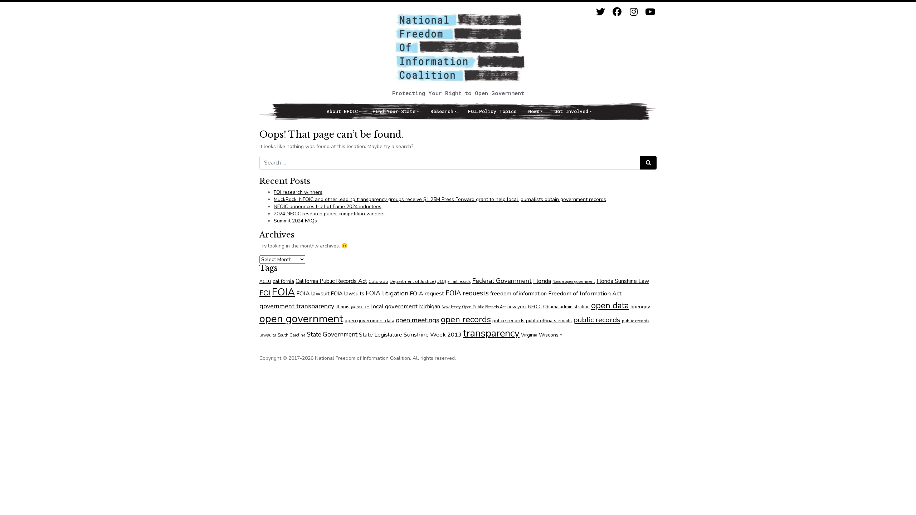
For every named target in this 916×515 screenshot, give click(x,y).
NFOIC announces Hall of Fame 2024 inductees (327, 206)
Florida (542, 281)
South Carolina (292, 335)
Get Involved (571, 111)
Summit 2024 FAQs (295, 220)
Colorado (378, 281)
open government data (369, 320)
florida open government (573, 281)
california (283, 281)
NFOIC (535, 307)
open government (301, 319)
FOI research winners (298, 192)
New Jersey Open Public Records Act (474, 307)
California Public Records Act (331, 281)
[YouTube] (650, 12)
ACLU (265, 281)
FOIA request (427, 294)
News (534, 111)
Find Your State (393, 111)
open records (466, 319)
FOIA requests (467, 293)
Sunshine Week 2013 (433, 334)
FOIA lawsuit (313, 294)
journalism (360, 307)
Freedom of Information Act (585, 293)
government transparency (296, 305)
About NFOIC (342, 111)
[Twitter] (600, 12)
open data (610, 305)
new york (517, 307)
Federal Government (502, 280)
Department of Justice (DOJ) (418, 281)
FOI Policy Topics (492, 111)
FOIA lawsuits (347, 293)
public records (596, 320)
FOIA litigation (387, 293)
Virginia (529, 335)
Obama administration (566, 307)
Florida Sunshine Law (622, 281)
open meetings (417, 320)
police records (508, 320)
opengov (640, 306)
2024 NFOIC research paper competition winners (329, 213)
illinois (343, 307)
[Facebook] (617, 12)
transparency (491, 333)
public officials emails (549, 321)
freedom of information (518, 294)
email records (459, 281)
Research (441, 111)
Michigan (429, 306)
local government (394, 306)
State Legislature (380, 335)
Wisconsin (550, 335)
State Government (332, 334)
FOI (265, 293)
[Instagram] (633, 12)
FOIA (283, 292)
